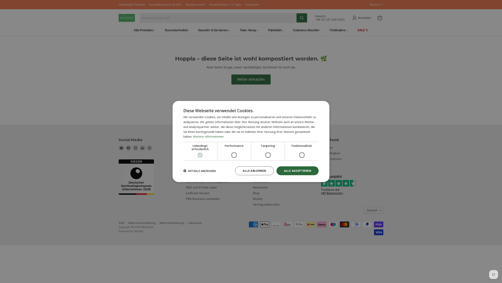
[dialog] (251, 141)
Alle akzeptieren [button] (297, 171)
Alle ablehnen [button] (254, 171)
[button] (199, 171)
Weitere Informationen (208, 136)
